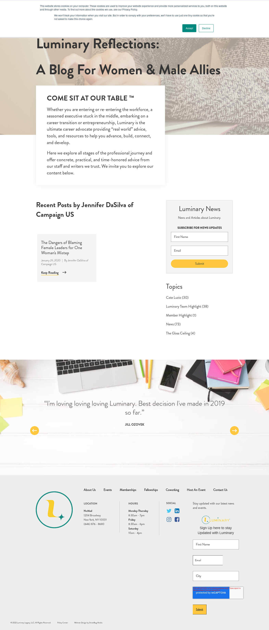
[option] (134, 413)
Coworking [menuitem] (172, 490)
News (173, 324)
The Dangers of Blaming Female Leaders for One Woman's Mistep (61, 247)
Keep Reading (49, 272)
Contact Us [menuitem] (220, 490)
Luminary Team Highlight (187, 306)
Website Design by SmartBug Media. (88, 622)
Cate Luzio (177, 297)
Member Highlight (181, 315)
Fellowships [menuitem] (151, 490)
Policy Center (62, 622)
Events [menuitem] (108, 490)
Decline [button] (206, 28)
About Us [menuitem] (90, 490)
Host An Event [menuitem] (196, 490)
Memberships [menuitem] (128, 490)
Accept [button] (189, 28)
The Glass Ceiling (180, 333)
